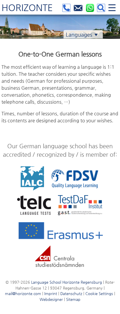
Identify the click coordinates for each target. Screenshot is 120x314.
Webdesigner (51, 299)
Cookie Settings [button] (99, 293)
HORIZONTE (27, 7)
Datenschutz (71, 293)
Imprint (50, 293)
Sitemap (73, 299)
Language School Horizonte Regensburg (66, 282)
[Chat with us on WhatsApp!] (91, 9)
